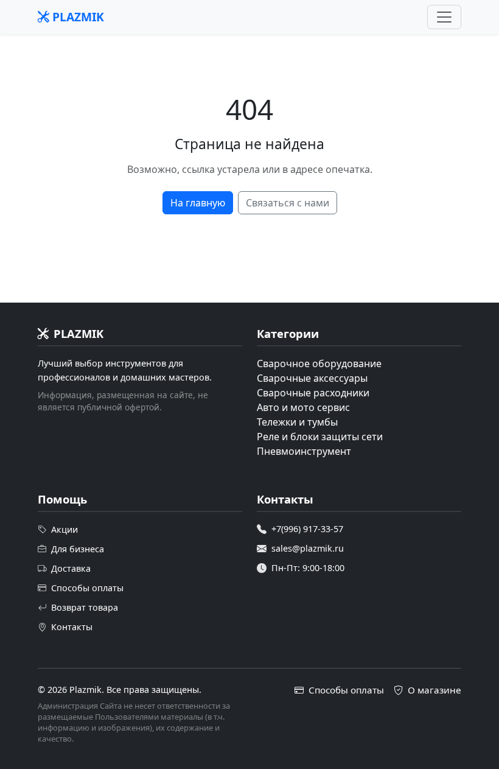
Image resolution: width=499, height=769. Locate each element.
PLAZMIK (76, 17)
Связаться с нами (287, 202)
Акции (64, 529)
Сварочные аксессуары (312, 378)
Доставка (71, 568)
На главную (197, 202)
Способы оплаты (87, 588)
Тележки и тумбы (297, 422)
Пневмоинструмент (304, 451)
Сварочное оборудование (319, 363)
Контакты (71, 627)
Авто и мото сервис (303, 407)
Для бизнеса (77, 549)
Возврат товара (84, 607)
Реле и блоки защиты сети (320, 436)
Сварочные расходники (313, 392)
